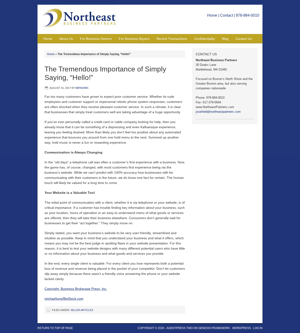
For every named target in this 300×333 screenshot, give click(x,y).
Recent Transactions (172, 39)
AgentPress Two (179, 328)
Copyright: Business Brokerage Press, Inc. (76, 289)
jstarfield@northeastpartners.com (218, 111)
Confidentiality (204, 39)
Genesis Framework (214, 328)
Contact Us (244, 39)
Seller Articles (82, 310)
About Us (66, 39)
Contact (226, 15)
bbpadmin (81, 87)
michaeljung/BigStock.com (64, 298)
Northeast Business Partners (81, 19)
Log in (257, 328)
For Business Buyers (134, 39)
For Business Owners (96, 39)
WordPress (241, 328)
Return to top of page (55, 328)
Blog (225, 39)
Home (212, 15)
